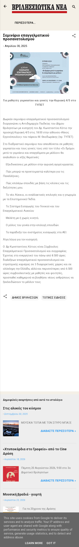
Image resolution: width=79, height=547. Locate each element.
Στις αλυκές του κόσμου (22, 408)
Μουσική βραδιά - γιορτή (22, 494)
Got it (51, 543)
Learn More (34, 543)
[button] (74, 36)
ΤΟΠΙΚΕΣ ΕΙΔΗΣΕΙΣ (54, 297)
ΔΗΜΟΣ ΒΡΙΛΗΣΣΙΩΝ (25, 297)
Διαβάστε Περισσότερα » (58, 431)
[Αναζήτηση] (74, 7)
